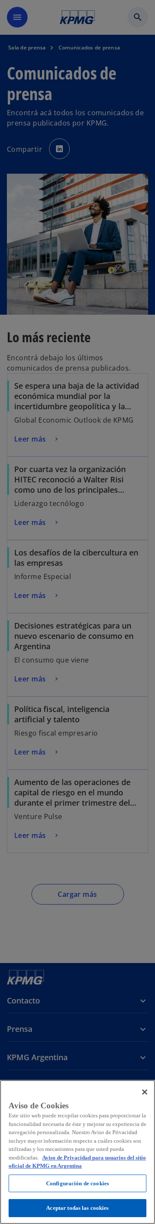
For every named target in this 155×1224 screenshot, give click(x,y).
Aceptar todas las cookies (77, 1208)
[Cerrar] (144, 1092)
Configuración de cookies (77, 1183)
